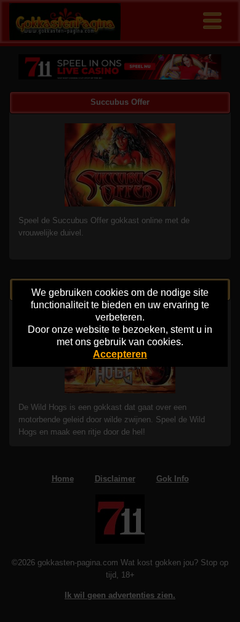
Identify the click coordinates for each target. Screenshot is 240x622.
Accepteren (120, 354)
